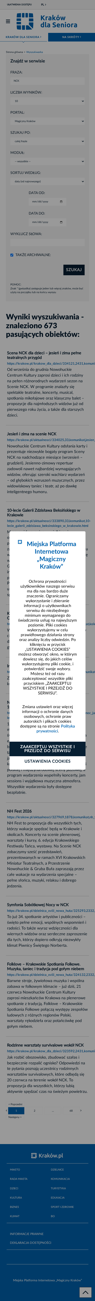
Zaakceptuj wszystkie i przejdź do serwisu (47, 749)
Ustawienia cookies (48, 762)
